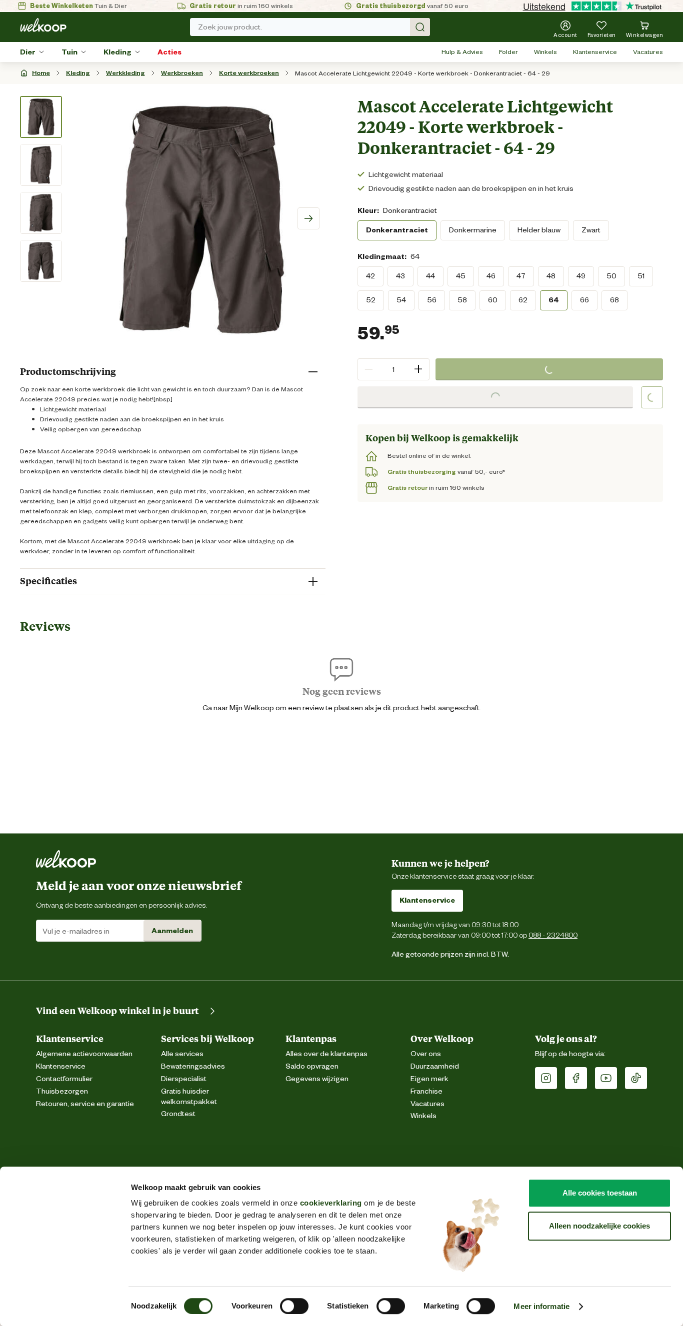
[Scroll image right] (309, 218)
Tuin (70, 51)
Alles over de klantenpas (327, 1054)
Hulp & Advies (462, 51)
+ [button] (418, 369)
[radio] (397, 230)
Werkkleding (125, 72)
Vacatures (648, 51)
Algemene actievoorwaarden (84, 1054)
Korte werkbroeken (249, 72)
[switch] (294, 1306)
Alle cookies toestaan (599, 1193)
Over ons (425, 1054)
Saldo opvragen (312, 1066)
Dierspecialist (183, 1079)
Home (41, 72)
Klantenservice (595, 51)
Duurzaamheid (434, 1066)
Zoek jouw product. (230, 26)
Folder (508, 51)
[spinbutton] (394, 369)
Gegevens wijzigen (317, 1079)
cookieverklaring (331, 1203)
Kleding (118, 51)
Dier (28, 51)
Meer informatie (542, 1306)
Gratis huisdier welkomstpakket (189, 1096)
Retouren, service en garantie (85, 1104)
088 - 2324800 (553, 935)
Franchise (426, 1091)
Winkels (545, 51)
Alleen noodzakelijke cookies (599, 1226)
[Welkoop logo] (43, 25)
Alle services (182, 1054)
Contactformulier (64, 1079)
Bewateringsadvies (193, 1066)
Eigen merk (429, 1079)
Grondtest (178, 1114)
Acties (170, 51)
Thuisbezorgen (62, 1091)
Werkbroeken (182, 72)
